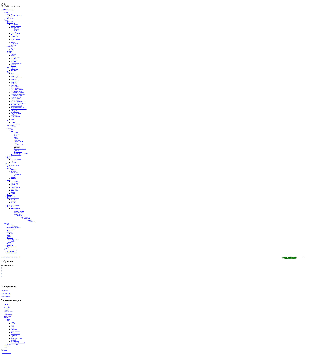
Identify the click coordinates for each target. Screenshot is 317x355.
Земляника (17, 140)
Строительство (11, 120)
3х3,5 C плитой (15, 112)
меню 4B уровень (19, 214)
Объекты (13, 54)
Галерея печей (15, 75)
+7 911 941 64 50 (5, 293)
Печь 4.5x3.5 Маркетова (17, 89)
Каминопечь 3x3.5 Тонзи (18, 94)
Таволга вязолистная (20, 149)
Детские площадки (16, 63)
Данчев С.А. (14, 226)
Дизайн (9, 52)
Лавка (5, 248)
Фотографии (10, 125)
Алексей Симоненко (16, 15)
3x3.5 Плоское (15, 86)
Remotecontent (14, 184)
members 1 (13, 201)
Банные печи (14, 76)
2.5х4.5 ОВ (14, 110)
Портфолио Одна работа (14, 227)
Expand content (11, 196)
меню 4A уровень (19, 212)
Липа (15, 135)
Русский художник (16, 39)
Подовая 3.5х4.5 (15, 98)
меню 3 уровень (15, 208)
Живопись (10, 46)
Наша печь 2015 (15, 100)
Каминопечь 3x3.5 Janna (17, 92)
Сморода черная (18, 141)
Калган (13, 118)
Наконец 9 (33, 221)
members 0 (13, 199)
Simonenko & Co (7, 353)
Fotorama (13, 177)
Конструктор (14, 70)
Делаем (6, 20)
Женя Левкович (15, 27)
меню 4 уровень (18, 209)
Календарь (14, 32)
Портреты (13, 126)
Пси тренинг (14, 43)
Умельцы (13, 45)
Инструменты (14, 162)
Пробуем (6, 163)
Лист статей (10, 229)
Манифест (13, 35)
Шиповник (17, 146)
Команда (9, 14)
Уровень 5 (20, 215)
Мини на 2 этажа (15, 104)
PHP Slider (13, 178)
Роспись (13, 55)
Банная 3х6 (14, 79)
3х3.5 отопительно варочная (18, 109)
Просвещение (14, 24)
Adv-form (13, 193)
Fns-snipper (10, 245)
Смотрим (6, 223)
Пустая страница (12, 247)
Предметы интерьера (16, 159)
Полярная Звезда (15, 33)
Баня (12, 129)
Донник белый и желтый (21, 153)
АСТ (12, 40)
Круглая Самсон (15, 116)
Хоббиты (13, 61)
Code (8, 235)
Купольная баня (15, 123)
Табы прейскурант (16, 186)
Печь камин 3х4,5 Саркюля (18, 103)
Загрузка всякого (15, 187)
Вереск (16, 137)
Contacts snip (10, 251)
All (15, 175)
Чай (12, 131)
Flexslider (13, 171)
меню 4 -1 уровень (19, 211)
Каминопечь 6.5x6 (16, 97)
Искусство (10, 224)
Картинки (10, 168)
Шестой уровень (25, 217)
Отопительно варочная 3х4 (18, 101)
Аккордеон (14, 189)
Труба (12, 73)
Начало (6, 12)
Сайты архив (14, 69)
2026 (3, 353)
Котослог (16, 30)
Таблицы (9, 242)
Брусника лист (18, 152)
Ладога (13, 119)
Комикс (13, 42)
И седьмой (27, 218)
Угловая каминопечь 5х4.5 (18, 107)
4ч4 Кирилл (14, 115)
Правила (13, 192)
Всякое (9, 180)
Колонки (9, 244)
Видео (9, 166)
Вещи (8, 158)
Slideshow (13, 169)
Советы (9, 156)
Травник (16, 29)
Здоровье (9, 128)
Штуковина (14, 161)
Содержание (4, 290)
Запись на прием (12, 252)
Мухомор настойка (16, 155)
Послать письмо (5, 296)
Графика (9, 51)
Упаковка (13, 66)
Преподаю (10, 21)
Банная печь (14, 82)
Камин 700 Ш (14, 85)
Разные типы (17, 174)
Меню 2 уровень (12, 206)
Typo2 (12, 241)
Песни (12, 37)
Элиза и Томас (15, 36)
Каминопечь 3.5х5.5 (16, 95)
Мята (15, 143)
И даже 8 (29, 220)
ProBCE (3, 9)
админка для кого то (13, 165)
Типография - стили (13, 239)
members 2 (13, 202)
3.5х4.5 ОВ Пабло (16, 113)
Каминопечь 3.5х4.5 (16, 106)
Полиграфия (14, 60)
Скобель (13, 122)
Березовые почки (19, 144)
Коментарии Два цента (13, 205)
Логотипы (13, 58)
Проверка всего (15, 181)
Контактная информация (11, 249)
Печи (8, 72)
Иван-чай (16, 134)
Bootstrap (9, 195)
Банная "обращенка (16, 77)
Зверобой (16, 150)
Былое (12, 48)
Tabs (12, 233)
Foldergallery (14, 172)
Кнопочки (10, 238)
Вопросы (9, 230)
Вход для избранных (13, 198)
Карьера (9, 232)
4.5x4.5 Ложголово (16, 88)
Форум (9, 236)
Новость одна (14, 183)
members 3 (13, 204)
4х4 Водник (14, 83)
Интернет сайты (11, 67)
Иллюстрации (11, 23)
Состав (16, 132)
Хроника (9, 17)
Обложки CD (14, 64)
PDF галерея (14, 190)
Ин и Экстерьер (15, 57)
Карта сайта (10, 18)
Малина (16, 138)
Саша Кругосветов (16, 26)
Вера (12, 49)
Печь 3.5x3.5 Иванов (16, 91)
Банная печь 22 (15, 80)
